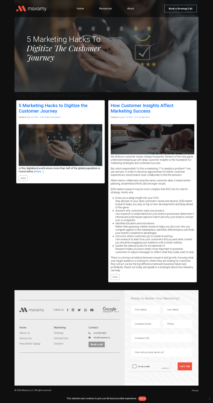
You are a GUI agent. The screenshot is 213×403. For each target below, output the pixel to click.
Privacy (195, 390)
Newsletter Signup (29, 343)
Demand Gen (61, 338)
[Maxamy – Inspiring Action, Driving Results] (31, 8)
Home (80, 8)
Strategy (59, 332)
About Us (24, 332)
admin (147, 117)
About (130, 8)
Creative (58, 343)
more (23, 178)
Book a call (97, 344)
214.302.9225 (99, 333)
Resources (105, 8)
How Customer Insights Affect (142, 108)
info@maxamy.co (101, 337)
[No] (209, 398)
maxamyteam (55, 117)
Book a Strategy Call (180, 8)
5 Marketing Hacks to (53, 108)
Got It (142, 398)
